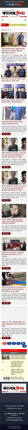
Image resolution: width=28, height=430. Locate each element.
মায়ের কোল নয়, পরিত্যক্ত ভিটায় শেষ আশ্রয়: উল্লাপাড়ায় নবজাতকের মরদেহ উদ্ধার (13, 324)
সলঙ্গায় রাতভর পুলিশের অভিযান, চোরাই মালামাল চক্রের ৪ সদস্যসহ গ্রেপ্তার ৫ (13, 101)
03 (14, 343)
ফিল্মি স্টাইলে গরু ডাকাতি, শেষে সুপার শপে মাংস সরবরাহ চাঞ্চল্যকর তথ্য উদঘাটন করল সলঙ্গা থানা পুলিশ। (14, 155)
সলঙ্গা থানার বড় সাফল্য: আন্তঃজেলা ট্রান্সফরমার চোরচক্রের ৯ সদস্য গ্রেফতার (13, 254)
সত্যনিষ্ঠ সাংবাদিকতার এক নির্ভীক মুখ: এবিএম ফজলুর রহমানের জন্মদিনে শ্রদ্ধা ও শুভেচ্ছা (17, 372)
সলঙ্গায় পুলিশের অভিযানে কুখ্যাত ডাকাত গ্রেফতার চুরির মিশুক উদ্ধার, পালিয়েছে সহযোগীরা (12, 221)
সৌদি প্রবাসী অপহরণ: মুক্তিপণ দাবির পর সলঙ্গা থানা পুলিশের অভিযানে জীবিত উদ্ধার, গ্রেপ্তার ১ (13, 51)
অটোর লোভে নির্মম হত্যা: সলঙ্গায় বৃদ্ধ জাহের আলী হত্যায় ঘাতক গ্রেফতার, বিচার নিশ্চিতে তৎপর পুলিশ (13, 289)
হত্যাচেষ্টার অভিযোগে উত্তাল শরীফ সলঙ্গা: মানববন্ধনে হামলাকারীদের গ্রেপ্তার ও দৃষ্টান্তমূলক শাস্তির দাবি (17, 364)
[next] (23, 343)
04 (18, 343)
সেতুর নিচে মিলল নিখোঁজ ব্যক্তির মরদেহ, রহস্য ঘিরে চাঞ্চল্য (12, 123)
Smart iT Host (16, 428)
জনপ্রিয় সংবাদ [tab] (14, 353)
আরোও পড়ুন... (6, 134)
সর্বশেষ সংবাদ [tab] (14, 350)
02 (9, 343)
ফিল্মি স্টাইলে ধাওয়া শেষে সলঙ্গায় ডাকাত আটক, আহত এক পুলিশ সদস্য (13, 80)
